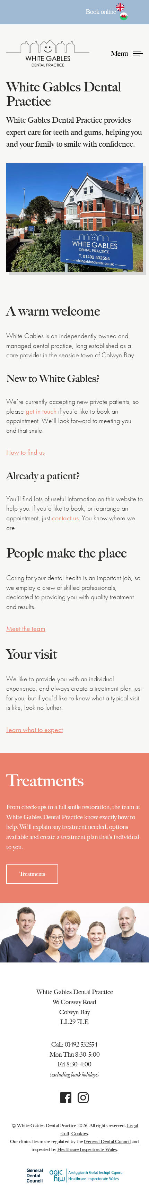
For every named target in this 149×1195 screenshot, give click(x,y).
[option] (125, 16)
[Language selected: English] (129, 12)
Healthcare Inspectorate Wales (87, 1149)
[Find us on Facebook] (65, 1100)
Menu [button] (120, 53)
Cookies (79, 1133)
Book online (101, 12)
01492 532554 (81, 1044)
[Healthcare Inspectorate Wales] (86, 1175)
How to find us (25, 452)
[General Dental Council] (35, 1175)
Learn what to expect (34, 729)
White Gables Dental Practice (47, 53)
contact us (65, 518)
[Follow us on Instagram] (83, 1100)
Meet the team (25, 628)
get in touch (41, 411)
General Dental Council (107, 1141)
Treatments (32, 874)
